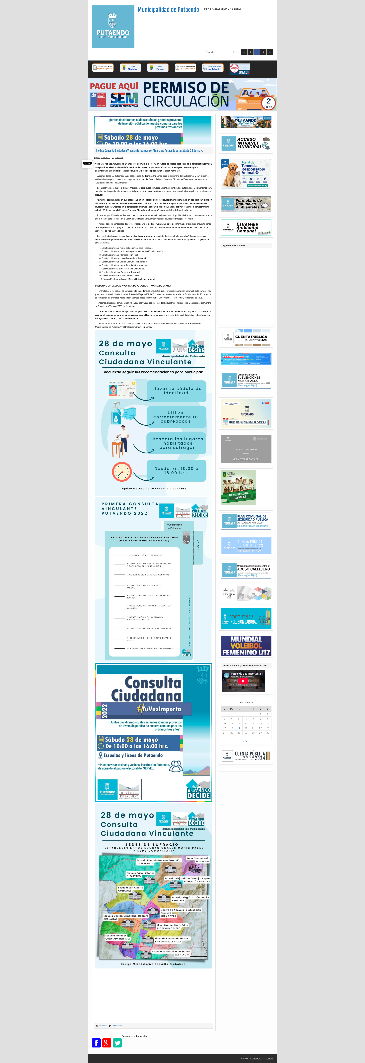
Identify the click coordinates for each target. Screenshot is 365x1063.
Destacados (117, 1025)
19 (239, 728)
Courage (269, 1058)
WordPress (256, 1058)
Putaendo (119, 157)
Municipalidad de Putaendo (168, 9)
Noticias (103, 1025)
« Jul (245, 741)
